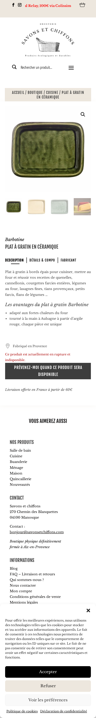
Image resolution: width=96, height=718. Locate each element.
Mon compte (21, 591)
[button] (88, 610)
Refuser (48, 685)
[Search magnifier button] (14, 67)
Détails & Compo (42, 260)
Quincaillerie (20, 479)
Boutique (35, 92)
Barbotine (14, 239)
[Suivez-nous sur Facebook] (12, 4)
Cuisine (52, 92)
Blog (14, 568)
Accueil (18, 92)
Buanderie (18, 462)
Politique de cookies (22, 711)
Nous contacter (23, 585)
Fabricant (68, 260)
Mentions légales (24, 602)
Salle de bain (20, 450)
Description (14, 260)
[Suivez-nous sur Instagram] (18, 4)
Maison (16, 473)
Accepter (48, 671)
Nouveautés (20, 484)
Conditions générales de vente (35, 597)
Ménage (16, 467)
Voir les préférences (48, 699)
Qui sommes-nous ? (27, 580)
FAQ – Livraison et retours (32, 574)
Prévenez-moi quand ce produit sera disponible (48, 371)
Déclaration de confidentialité (63, 711)
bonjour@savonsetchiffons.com (37, 532)
